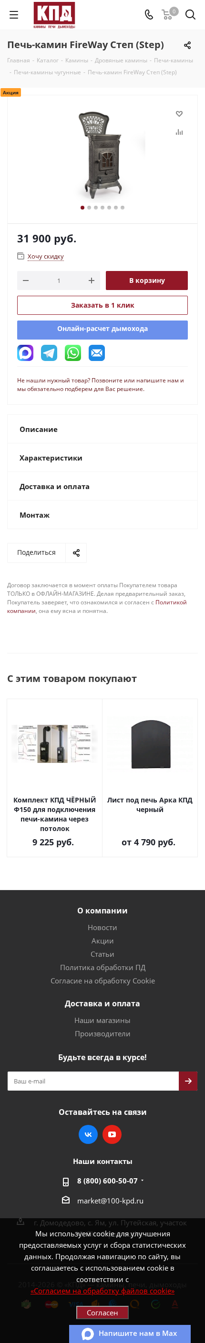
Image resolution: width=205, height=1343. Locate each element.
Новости (102, 927)
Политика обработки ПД (102, 967)
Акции (103, 940)
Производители (103, 1033)
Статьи (102, 954)
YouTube (112, 1134)
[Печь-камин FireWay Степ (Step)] (102, 155)
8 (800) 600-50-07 (107, 1180)
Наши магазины (102, 1020)
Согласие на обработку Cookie (103, 980)
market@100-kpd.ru (110, 1200)
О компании (102, 910)
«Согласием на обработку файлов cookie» (102, 1290)
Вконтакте (88, 1134)
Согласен (102, 1312)
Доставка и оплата (102, 1003)
